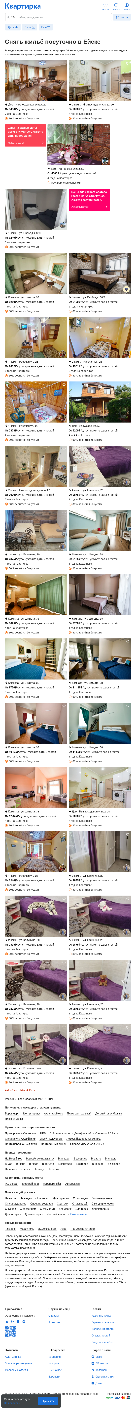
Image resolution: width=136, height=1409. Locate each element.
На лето (10, 1169)
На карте (10, 1198)
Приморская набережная (20, 1133)
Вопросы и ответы (103, 1329)
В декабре (113, 1164)
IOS (6, 1321)
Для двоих (65, 1209)
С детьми (62, 1203)
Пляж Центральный (79, 1113)
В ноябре (97, 1164)
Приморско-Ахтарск (82, 1229)
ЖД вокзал (11, 1183)
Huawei (18, 1321)
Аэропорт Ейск (52, 1183)
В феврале (80, 1158)
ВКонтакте (102, 1363)
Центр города (31, 1113)
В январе (63, 1158)
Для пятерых (13, 1214)
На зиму (39, 1169)
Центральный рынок (53, 1144)
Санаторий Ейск (105, 1133)
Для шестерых (34, 1214)
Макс (99, 1357)
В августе (48, 1164)
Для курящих (61, 1198)
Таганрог (10, 1229)
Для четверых (100, 1209)
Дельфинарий (82, 1133)
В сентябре (65, 1164)
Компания (54, 1357)
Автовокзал (72, 1183)
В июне (20, 1164)
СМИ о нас (55, 1370)
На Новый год (13, 1158)
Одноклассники (105, 1376)
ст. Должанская (47, 1229)
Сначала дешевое (41, 1203)
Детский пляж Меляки (108, 1113)
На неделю (26, 1198)
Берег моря (12, 1113)
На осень (24, 1169)
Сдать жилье (13, 1357)
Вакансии (54, 1376)
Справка (53, 1315)
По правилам (12, 1401)
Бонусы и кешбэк (102, 1342)
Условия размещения (18, 1363)
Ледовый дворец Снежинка (84, 1138)
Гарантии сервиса (103, 1322)
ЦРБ (43, 1133)
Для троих (81, 1209)
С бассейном (28, 1209)
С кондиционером (103, 1203)
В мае (8, 1164)
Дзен (99, 1383)
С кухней (10, 1209)
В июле (33, 1164)
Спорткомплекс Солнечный (87, 1144)
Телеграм (101, 1370)
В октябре (82, 1164)
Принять (48, 1401)
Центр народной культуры (21, 1144)
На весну (53, 1169)
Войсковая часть (60, 1133)
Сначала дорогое (15, 1203)
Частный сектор (56, 1214)
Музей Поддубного (51, 1138)
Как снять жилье (101, 1315)
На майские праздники (40, 1158)
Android (12, 1321)
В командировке (102, 1198)
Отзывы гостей (101, 1335)
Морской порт (30, 1183)
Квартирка (25, 6)
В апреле (110, 1158)
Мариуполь (27, 1229)
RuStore (23, 1321)
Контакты (54, 1322)
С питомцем (80, 1198)
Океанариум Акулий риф (20, 1138)
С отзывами (47, 1209)
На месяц (43, 1198)
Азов (64, 1229)
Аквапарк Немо (53, 1113)
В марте (96, 1158)
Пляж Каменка (14, 1119)
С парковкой (80, 1203)
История (53, 1363)
